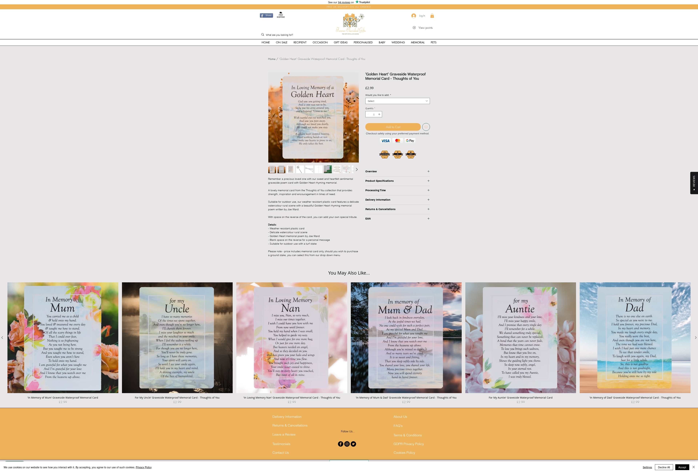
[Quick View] (62, 337)
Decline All (664, 467)
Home (271, 59)
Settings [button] (647, 467)
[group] (349, 343)
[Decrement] (368, 114)
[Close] (693, 467)
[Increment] (380, 114)
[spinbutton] (374, 114)
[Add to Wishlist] (426, 127)
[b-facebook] (340, 444)
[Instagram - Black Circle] (347, 444)
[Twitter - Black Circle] (353, 444)
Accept (682, 467)
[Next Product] (696, 337)
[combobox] (397, 101)
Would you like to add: (378, 95)
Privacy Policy (144, 467)
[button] (432, 15)
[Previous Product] (2, 337)
